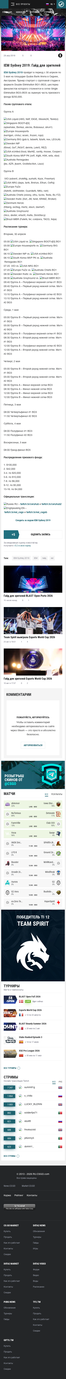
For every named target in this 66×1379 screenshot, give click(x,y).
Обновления (39, 1231)
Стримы (34, 12)
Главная (6, 12)
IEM (35, 558)
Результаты (56, 794)
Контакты (32, 1195)
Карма (7, 1195)
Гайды (36, 1243)
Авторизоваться (33, 745)
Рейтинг (18, 1195)
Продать (8, 1237)
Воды (35, 1281)
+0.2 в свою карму (22, 546)
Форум (36, 1270)
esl (52, 558)
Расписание (38, 1287)
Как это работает (12, 1243)
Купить (7, 1231)
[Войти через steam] (61, 4)
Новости (21, 12)
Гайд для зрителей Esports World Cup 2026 (28, 678)
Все (46, 794)
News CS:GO (9, 1186)
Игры (35, 1249)
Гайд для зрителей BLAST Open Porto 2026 (28, 595)
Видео (36, 1275)
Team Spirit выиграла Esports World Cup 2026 (29, 637)
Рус (60, 1082)
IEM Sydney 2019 (42, 520)
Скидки (7, 1254)
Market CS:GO (28, 1186)
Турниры (49, 12)
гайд (44, 558)
